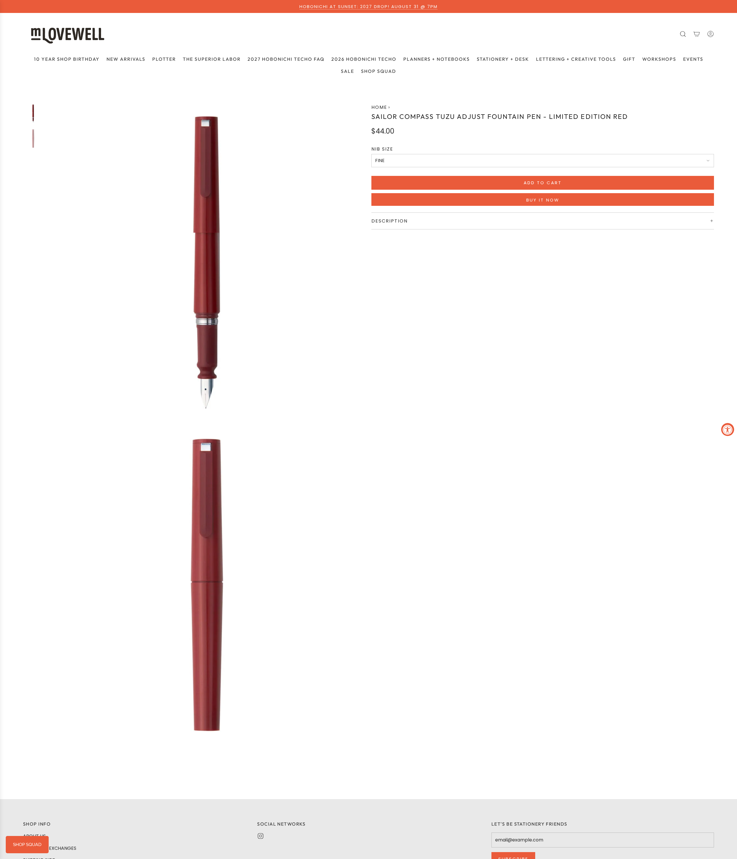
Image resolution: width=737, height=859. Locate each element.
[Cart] (697, 34)
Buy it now (542, 200)
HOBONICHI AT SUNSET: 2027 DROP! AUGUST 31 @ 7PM (368, 6)
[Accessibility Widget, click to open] (727, 429)
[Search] (683, 34)
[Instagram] (260, 836)
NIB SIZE (382, 149)
